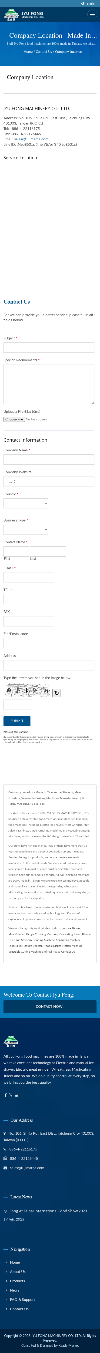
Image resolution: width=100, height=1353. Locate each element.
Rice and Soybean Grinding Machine (32, 940)
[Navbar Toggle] (92, 14)
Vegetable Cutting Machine (24, 951)
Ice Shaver (73, 928)
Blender (87, 934)
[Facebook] (6, 1095)
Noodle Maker (52, 945)
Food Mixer (15, 945)
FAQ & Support (22, 1300)
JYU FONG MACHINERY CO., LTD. (56, 1336)
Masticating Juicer (70, 934)
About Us (18, 1272)
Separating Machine (68, 940)
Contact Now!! (50, 1006)
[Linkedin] (16, 1095)
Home (28, 52)
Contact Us (44, 52)
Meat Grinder (16, 934)
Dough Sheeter (33, 945)
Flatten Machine (72, 945)
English (92, 3)
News (14, 1290)
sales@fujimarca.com (31, 139)
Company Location (68, 52)
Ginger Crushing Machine (41, 934)
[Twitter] (11, 1095)
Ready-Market (69, 1345)
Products (17, 1281)
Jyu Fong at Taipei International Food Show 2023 (45, 1211)
